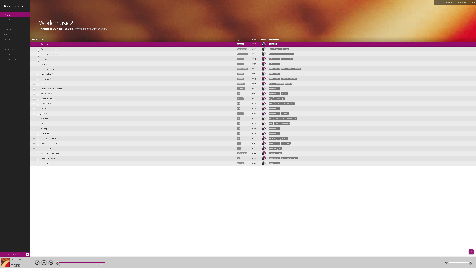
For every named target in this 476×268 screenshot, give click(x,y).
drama (6, 25)
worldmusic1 (10, 54)
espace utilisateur (452, 2)
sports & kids (10, 49)
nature (7, 15)
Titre (43, 40)
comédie (7, 30)
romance (8, 35)
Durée (254, 40)
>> (471, 252)
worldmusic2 (10, 59)
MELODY (15, 6)
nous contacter (468, 2)
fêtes (6, 44)
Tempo (263, 40)
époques (8, 39)
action (7, 20)
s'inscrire (439, 2)
